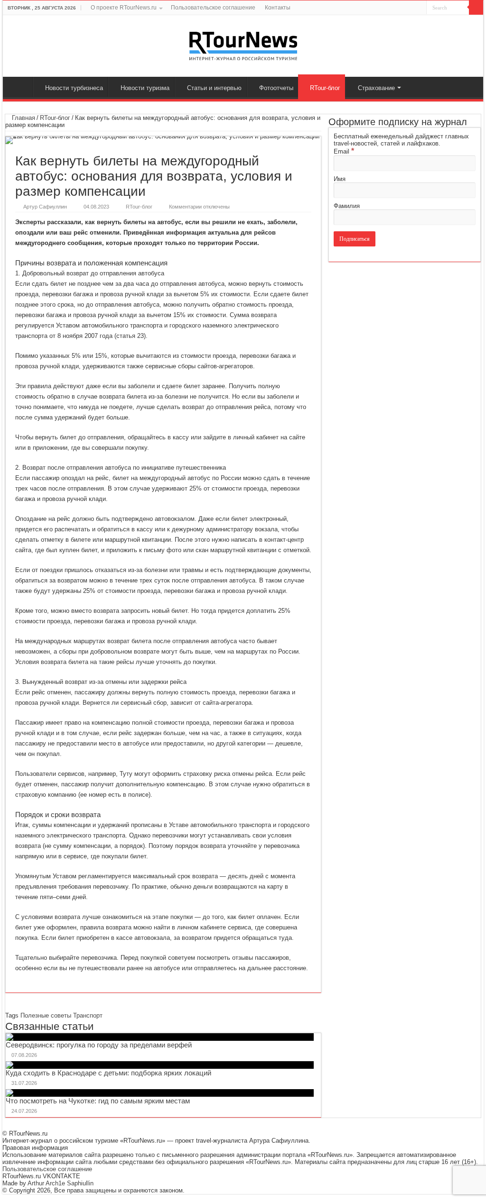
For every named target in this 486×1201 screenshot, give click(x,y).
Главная (20, 87)
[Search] (476, 7)
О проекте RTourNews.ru (124, 7)
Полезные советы (45, 1015)
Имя (340, 178)
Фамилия (347, 205)
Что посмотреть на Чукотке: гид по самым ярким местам (98, 1101)
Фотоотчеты (276, 87)
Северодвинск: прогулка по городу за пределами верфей (99, 1045)
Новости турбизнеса (74, 87)
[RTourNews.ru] (243, 44)
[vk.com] (399, 8)
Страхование (376, 87)
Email (344, 151)
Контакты (277, 7)
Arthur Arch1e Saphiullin (60, 1183)
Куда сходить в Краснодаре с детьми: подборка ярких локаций (108, 1073)
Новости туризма (145, 87)
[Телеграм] (419, 8)
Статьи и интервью (214, 87)
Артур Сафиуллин (45, 206)
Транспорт (88, 1015)
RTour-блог (325, 87)
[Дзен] (410, 8)
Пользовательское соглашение (213, 7)
